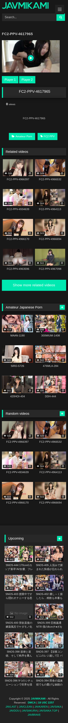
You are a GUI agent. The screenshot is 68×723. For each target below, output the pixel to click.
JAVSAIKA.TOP (48, 710)
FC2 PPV (49, 136)
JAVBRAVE (34, 714)
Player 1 (10, 79)
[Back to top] (56, 711)
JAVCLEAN (25, 706)
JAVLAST (11, 706)
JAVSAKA (55, 706)
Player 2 (27, 79)
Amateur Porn (23, 136)
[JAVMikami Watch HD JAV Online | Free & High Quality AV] (28, 6)
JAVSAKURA (29, 710)
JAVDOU (14, 710)
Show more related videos (34, 285)
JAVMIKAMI (38, 698)
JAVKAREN (41, 706)
